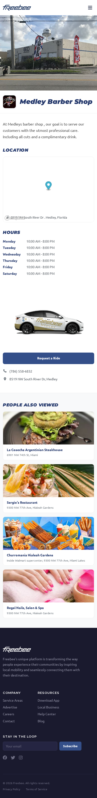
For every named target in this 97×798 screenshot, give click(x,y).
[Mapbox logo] (14, 218)
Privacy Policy (11, 789)
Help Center (47, 714)
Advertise (10, 707)
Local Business (48, 707)
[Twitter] (13, 757)
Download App (48, 700)
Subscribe (70, 746)
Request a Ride (48, 358)
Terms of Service (36, 789)
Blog (41, 721)
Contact (9, 721)
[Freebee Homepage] (17, 649)
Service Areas (13, 700)
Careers (8, 714)
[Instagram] (21, 757)
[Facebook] (5, 757)
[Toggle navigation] (90, 7)
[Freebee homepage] (17, 7)
